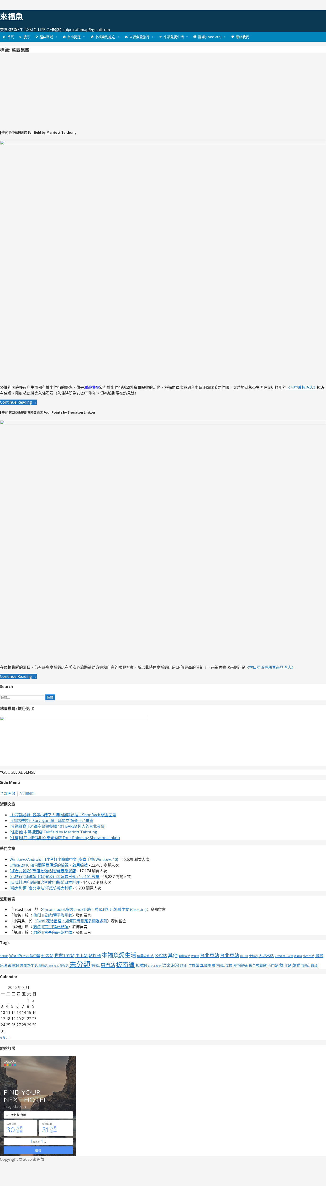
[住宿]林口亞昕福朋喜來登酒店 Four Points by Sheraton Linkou (47, 412)
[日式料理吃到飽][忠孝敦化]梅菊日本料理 (45, 882)
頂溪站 (305, 966)
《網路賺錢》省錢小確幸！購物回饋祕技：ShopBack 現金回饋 (63, 814)
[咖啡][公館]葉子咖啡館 (52, 915)
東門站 (95, 966)
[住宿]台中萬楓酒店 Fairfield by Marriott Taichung (38, 132)
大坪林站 (266, 955)
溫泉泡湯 (170, 965)
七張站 (47, 955)
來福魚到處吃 (105, 37)
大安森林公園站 (284, 956)
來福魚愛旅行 (139, 37)
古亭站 (195, 956)
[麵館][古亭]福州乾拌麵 (52, 932)
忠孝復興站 (9, 965)
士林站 (253, 956)
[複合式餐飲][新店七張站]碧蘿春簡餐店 (43, 870)
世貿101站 (64, 955)
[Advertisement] (40, 90)
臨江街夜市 (240, 966)
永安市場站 (154, 966)
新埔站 (43, 966)
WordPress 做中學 (24, 955)
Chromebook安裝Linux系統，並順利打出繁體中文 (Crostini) (94, 909)
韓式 (296, 965)
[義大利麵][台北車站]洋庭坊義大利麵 (41, 888)
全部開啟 (7, 793)
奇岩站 (298, 956)
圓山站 (244, 956)
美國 (229, 965)
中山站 (81, 955)
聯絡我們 (242, 37)
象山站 (285, 965)
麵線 (314, 965)
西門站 (273, 965)
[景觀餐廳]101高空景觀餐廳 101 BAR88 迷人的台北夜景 (57, 826)
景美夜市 (53, 966)
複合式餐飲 (258, 965)
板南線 (125, 964)
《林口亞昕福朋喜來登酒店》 (270, 667)
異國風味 (207, 965)
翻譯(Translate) (209, 37)
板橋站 (141, 965)
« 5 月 (5, 1037)
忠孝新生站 (29, 965)
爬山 (183, 965)
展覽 (319, 955)
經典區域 (46, 37)
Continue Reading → (18, 402)
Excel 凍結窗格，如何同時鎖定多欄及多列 (71, 921)
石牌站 (220, 966)
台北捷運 (74, 37)
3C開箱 (4, 956)
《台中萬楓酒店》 (301, 387)
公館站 (161, 955)
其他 (173, 955)
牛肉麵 (193, 965)
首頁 (10, 37)
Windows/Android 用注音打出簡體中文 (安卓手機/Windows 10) (64, 859)
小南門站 (308, 956)
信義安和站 (145, 956)
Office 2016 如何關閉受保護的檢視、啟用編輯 (49, 865)
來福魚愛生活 (174, 37)
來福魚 (11, 16)
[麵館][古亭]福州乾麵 (50, 926)
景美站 (64, 966)
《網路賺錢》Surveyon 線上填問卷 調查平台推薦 (51, 820)
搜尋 (26, 37)
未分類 (79, 964)
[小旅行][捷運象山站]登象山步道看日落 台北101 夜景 (55, 876)
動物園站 (184, 956)
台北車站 (209, 955)
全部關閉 (27, 793)
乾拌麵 (95, 955)
